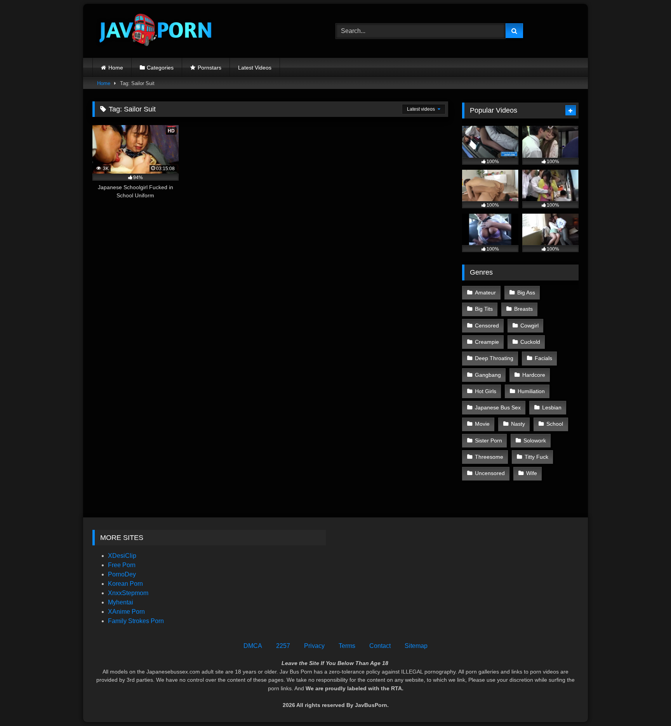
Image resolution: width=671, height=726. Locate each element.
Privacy (314, 645)
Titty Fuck (536, 457)
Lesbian (551, 407)
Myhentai (120, 602)
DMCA (252, 645)
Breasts (523, 309)
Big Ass (526, 292)
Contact (380, 645)
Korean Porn (125, 583)
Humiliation (531, 391)
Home (115, 67)
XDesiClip (122, 555)
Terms (347, 645)
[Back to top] (646, 702)
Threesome (489, 457)
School (554, 424)
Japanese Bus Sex (498, 407)
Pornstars (209, 67)
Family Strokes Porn (136, 621)
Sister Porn (488, 440)
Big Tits (484, 309)
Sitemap (416, 645)
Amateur (485, 292)
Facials (543, 358)
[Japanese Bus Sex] (154, 31)
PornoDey (122, 574)
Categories (160, 67)
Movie (482, 424)
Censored (487, 325)
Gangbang (488, 375)
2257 (283, 645)
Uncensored (490, 473)
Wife (531, 473)
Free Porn (122, 565)
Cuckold (530, 342)
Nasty (518, 424)
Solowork (534, 440)
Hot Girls (485, 391)
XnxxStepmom (128, 593)
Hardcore (533, 375)
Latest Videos (254, 67)
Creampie (487, 342)
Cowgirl (529, 325)
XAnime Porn (126, 611)
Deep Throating (494, 358)
